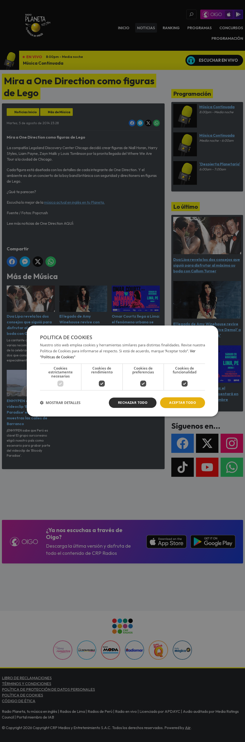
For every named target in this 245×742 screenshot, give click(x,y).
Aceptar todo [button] (182, 402)
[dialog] (122, 371)
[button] (60, 402)
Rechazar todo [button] (132, 402)
